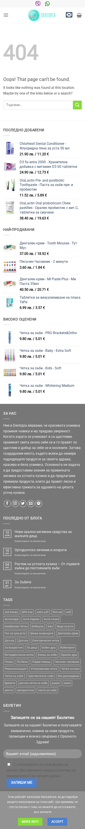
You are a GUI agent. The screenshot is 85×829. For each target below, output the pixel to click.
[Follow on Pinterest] (38, 503)
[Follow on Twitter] (23, 503)
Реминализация (16, 668)
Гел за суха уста (15, 633)
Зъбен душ (48, 647)
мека (67, 683)
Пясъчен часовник (66, 661)
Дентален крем (68, 633)
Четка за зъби (14, 676)
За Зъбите (23, 582)
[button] (5, 15)
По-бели (22, 661)
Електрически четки (45, 640)
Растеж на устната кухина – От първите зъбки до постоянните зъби (47, 566)
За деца (32, 647)
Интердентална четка (19, 654)
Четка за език (70, 668)
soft (68, 612)
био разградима (68, 676)
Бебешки (38, 626)
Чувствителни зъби (40, 676)
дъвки (56, 683)
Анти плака (51, 619)
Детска (9, 640)
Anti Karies (11, 612)
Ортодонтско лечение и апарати (41, 550)
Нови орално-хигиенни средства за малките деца (43, 534)
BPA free (27, 612)
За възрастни (14, 647)
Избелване (67, 647)
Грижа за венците (41, 633)
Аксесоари (12, 619)
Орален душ (69, 654)
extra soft (43, 612)
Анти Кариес (31, 619)
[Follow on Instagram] (15, 503)
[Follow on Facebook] (7, 503)
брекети (10, 683)
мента (9, 690)
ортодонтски (25, 690)
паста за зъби (47, 690)
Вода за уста (65, 626)
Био (50, 626)
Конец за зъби (47, 654)
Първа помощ (41, 661)
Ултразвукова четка (44, 668)
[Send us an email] (30, 503)
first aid (57, 612)
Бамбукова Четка (16, 626)
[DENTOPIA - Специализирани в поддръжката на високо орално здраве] (42, 15)
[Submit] (77, 105)
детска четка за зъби (33, 683)
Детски (23, 640)
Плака (9, 661)
